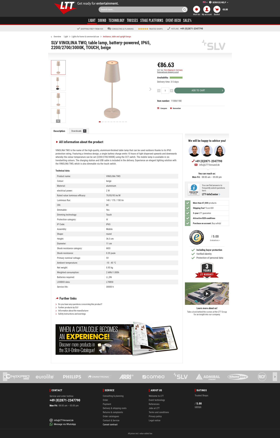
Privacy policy (155, 416)
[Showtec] (208, 377)
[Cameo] (126, 377)
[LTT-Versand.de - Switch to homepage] (65, 8)
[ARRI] (99, 377)
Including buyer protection (209, 249)
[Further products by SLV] (213, 45)
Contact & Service (111, 420)
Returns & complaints (113, 412)
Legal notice (154, 420)
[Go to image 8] (120, 121)
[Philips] (45, 377)
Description (59, 131)
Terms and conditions (159, 412)
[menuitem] (201, 2)
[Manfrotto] (262, 377)
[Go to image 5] (111, 121)
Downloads (78, 131)
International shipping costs (168, 72)
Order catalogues (111, 416)
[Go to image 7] (117, 121)
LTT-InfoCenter (210, 194)
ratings (198, 407)
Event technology (157, 400)
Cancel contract (110, 424)
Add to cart (198, 90)
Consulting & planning (113, 396)
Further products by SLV (68, 307)
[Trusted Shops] (196, 237)
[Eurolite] (18, 377)
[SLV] (153, 377)
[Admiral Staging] (181, 377)
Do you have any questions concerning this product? (80, 304)
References (154, 404)
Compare (163, 108)
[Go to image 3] (105, 121)
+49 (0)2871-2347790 (191, 28)
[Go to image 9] (123, 121)
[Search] (184, 9)
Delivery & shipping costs (114, 408)
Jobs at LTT (154, 408)
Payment (107, 404)
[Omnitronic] (72, 377)
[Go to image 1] (100, 121)
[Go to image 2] (103, 121)
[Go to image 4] (108, 121)
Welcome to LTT (156, 396)
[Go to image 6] (114, 121)
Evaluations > (215, 240)
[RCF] (235, 377)
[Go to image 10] (126, 121)
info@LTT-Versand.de (209, 164)
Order (105, 400)
